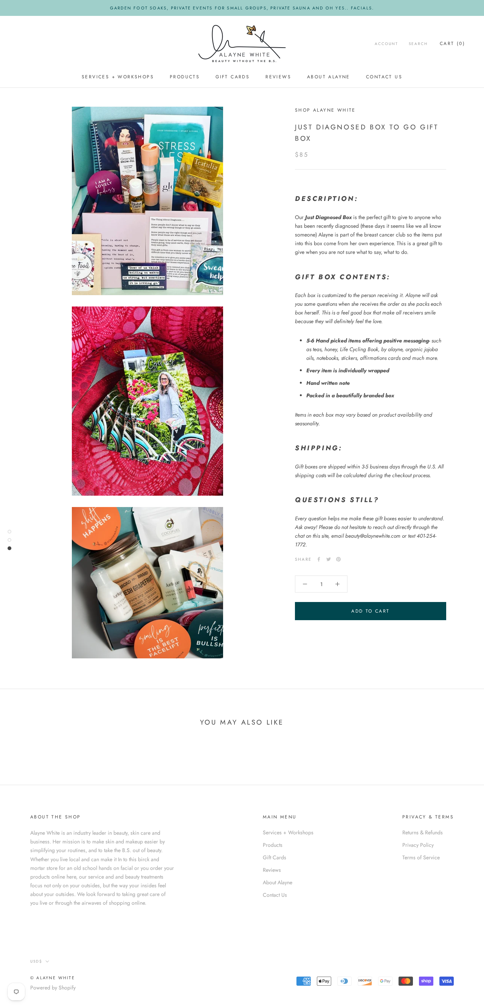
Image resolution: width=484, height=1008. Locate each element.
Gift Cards (233, 76)
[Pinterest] (338, 559)
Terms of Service (421, 857)
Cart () (452, 43)
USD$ (36, 961)
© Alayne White (52, 978)
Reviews (278, 76)
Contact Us (384, 76)
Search (418, 44)
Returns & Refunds (422, 832)
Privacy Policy (418, 845)
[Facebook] (318, 559)
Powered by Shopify (53, 987)
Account (386, 44)
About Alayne (328, 76)
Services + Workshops (118, 76)
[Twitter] (328, 559)
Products (185, 76)
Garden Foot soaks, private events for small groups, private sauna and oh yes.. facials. (242, 8)
